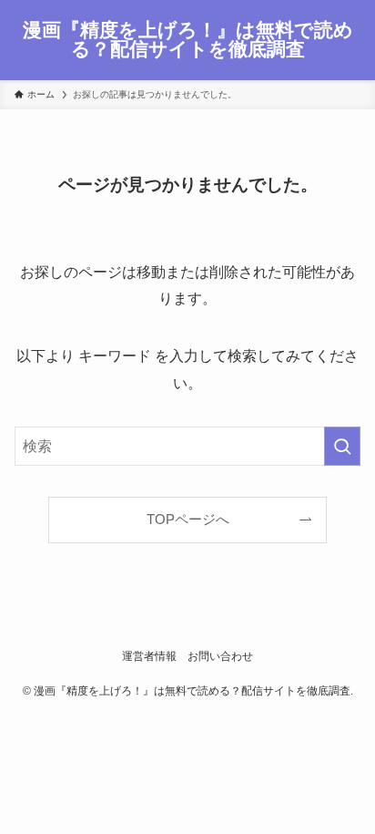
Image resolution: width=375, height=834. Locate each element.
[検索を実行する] (342, 446)
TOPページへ (188, 519)
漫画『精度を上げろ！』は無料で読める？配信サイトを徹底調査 (188, 39)
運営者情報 (149, 656)
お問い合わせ (220, 656)
